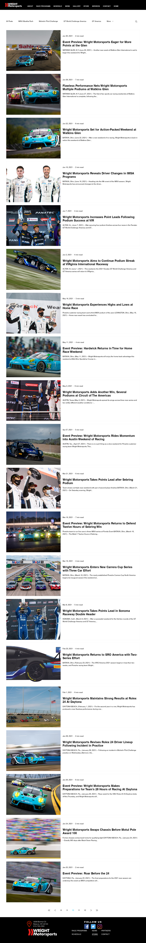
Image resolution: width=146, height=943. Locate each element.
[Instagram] (99, 926)
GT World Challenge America (75, 21)
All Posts (9, 21)
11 (79, 910)
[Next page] (91, 910)
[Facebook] (86, 926)
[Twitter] (93, 926)
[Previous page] (55, 910)
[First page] (49, 910)
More (109, 21)
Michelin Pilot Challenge (48, 21)
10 (73, 910)
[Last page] (97, 910)
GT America (96, 21)
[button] (43, 5)
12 (85, 910)
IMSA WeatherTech (25, 21)
